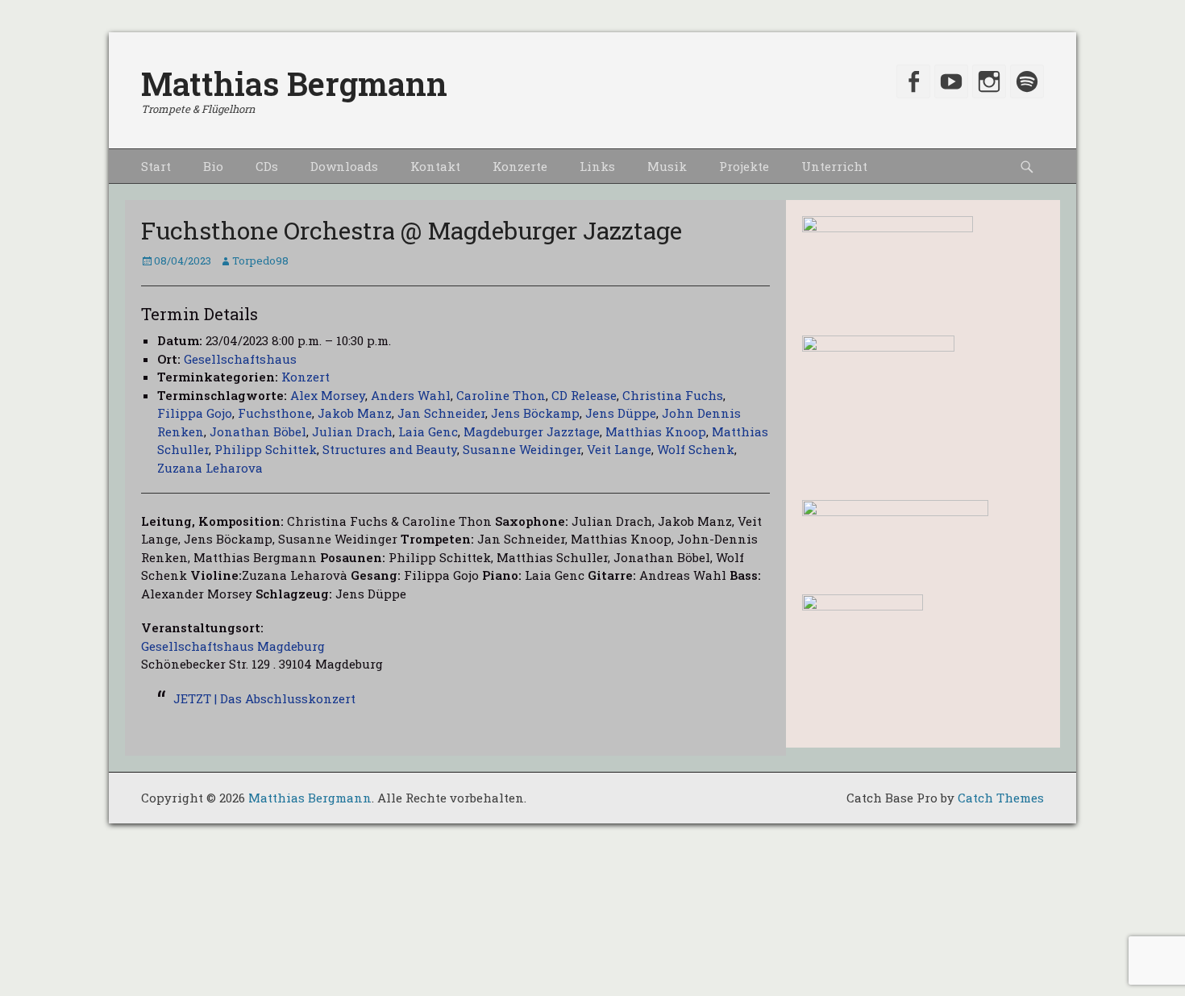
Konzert (305, 377)
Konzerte (520, 166)
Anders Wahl (411, 395)
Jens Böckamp (535, 413)
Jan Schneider (441, 413)
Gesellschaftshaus (240, 359)
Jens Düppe (620, 413)
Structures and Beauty (389, 449)
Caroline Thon (501, 395)
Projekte (744, 166)
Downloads (344, 166)
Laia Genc (428, 431)
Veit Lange (619, 449)
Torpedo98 (260, 260)
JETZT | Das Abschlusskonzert (264, 698)
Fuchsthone (275, 413)
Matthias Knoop (655, 431)
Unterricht (834, 166)
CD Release (584, 395)
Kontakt (435, 166)
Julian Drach (352, 431)
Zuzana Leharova (210, 468)
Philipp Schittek (265, 449)
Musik (667, 166)
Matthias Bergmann (294, 83)
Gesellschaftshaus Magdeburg (233, 646)
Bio (213, 166)
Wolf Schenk (695, 449)
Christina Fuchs (672, 395)
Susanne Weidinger (522, 449)
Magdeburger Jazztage (532, 431)
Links (597, 166)
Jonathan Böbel (258, 431)
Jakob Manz (355, 413)
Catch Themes (1001, 798)
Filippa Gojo (194, 413)
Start (156, 166)
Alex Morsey (327, 395)
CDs (267, 166)
